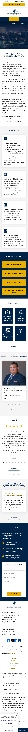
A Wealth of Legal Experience (14, 264)
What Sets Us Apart (14, 256)
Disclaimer (14, 661)
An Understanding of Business (14, 273)
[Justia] (19, 640)
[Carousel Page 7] (21, 462)
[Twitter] (12, 640)
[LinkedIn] (15, 640)
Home (4, 19)
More (23, 19)
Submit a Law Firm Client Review (14, 475)
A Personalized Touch (14, 282)
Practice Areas (14, 303)
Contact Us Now (14, 594)
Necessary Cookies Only (9, 727)
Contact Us (14, 19)
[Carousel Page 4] (16, 404)
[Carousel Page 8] (24, 462)
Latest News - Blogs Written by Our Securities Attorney (14, 485)
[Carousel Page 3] (12, 404)
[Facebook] (8, 640)
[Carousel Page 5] (19, 404)
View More (14, 346)
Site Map (14, 666)
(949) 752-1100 (12, 620)
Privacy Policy (14, 663)
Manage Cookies (18, 686)
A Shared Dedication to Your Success (14, 291)
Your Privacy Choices (12, 684)
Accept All (9, 723)
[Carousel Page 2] (8, 404)
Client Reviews (14, 420)
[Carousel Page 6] (23, 404)
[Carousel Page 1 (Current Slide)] (5, 404)
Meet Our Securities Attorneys (14, 356)
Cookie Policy (7, 686)
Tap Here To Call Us (14, 4)
